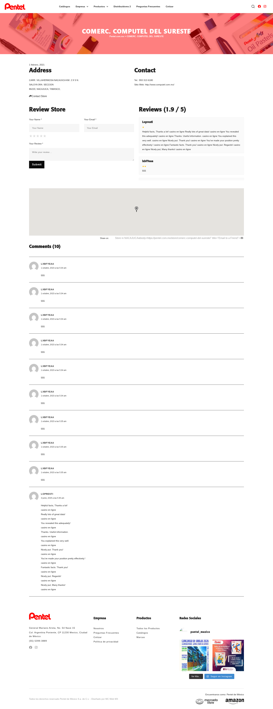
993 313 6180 (146, 80)
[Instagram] (265, 6)
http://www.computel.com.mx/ (159, 84)
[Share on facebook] (111, 238)
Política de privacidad (106, 641)
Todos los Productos (148, 628)
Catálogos (64, 6)
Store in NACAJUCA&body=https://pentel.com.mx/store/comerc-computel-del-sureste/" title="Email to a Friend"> (178, 238)
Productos (99, 6)
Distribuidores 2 (122, 6)
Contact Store (39, 96)
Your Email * (90, 119)
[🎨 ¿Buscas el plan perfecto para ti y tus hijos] (228, 655)
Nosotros (99, 628)
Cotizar (169, 6)
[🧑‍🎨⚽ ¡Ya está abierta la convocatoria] (195, 655)
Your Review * (36, 143)
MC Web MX (111, 699)
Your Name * (35, 119)
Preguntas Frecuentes (148, 6)
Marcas (140, 637)
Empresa (80, 6)
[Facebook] (259, 6)
